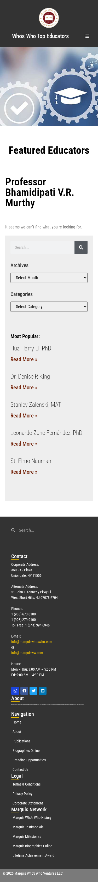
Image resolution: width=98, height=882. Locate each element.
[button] (87, 36)
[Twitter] (33, 691)
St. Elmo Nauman (30, 461)
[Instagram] (15, 691)
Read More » (23, 359)
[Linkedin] (43, 691)
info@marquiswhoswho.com (31, 642)
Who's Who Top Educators (40, 36)
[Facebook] (24, 691)
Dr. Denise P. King (30, 376)
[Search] (81, 247)
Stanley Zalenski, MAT (35, 404)
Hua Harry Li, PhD (30, 348)
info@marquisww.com (27, 653)
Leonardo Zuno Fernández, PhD (46, 432)
